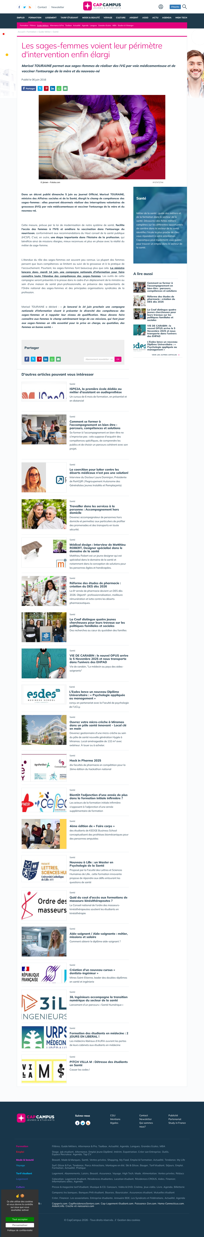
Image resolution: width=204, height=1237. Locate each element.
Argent (133, 17)
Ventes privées (98, 1159)
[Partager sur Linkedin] (52, 88)
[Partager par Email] (65, 88)
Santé (85, 1159)
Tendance (170, 1159)
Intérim (118, 1151)
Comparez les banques (64, 1192)
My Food (124, 1159)
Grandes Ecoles (104, 25)
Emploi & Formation (141, 1159)
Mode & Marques (70, 1159)
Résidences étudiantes (100, 1178)
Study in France (177, 1122)
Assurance (105, 1173)
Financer (170, 1178)
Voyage (108, 17)
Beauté (56, 1159)
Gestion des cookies (128, 1219)
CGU (112, 1115)
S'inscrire (175, 7)
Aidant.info (58, 1206)
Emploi (20, 17)
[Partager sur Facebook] (26, 359)
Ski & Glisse (132, 1165)
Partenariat (174, 1119)
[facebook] (19, 6)
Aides (161, 1178)
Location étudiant (124, 1178)
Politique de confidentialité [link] (20, 1230)
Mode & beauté (91, 17)
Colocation (58, 1178)
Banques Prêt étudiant (91, 1192)
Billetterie (179, 1186)
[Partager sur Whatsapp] (59, 88)
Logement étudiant (75, 1178)
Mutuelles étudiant (164, 1192)
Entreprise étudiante (101, 1197)
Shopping (112, 1159)
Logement (51, 17)
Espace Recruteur (62, 1154)
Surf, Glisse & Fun (61, 1165)
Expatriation (130, 1151)
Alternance (81, 1151)
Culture (120, 17)
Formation (35, 17)
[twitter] (24, 6)
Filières (33, 25)
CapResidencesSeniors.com (84, 1203)
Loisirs (85, 1173)
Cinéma (138, 1186)
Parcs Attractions (94, 1165)
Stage (55, 1151)
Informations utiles (62, 1181)
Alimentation (149, 1173)
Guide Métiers (43, 25)
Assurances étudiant (140, 1192)
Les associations (79, 1197)
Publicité (173, 1115)
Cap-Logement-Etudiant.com (117, 1203)
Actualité (76, 25)
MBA (114, 25)
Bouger (144, 1165)
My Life (181, 1159)
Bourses (109, 1192)
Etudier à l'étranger (126, 25)
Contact (42, 7)
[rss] (30, 6)
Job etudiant (67, 1151)
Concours (112, 1186)
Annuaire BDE (122, 1197)
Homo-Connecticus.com (171, 1203)
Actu (155, 17)
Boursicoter (121, 1192)
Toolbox (68, 25)
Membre (163, 7)
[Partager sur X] (40, 88)
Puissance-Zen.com (145, 1203)
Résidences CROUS (146, 1178)
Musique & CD (97, 1186)
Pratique (81, 1167)
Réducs (180, 1173)
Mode (138, 1173)
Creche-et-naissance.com (80, 1206)
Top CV (87, 1154)
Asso (145, 17)
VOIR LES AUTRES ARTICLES (166, 355)
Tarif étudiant (69, 17)
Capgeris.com (59, 1203)
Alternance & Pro (57, 25)
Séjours (170, 1165)
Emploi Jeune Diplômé (101, 1151)
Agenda (166, 17)
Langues (93, 25)
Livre (159, 1186)
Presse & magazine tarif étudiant (70, 1186)
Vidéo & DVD (125, 1186)
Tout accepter (20, 1219)
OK (117, 359)
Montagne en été (115, 1165)
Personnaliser (19, 1225)
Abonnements (72, 1173)
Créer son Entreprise (149, 1151)
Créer (55, 1197)
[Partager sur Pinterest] (46, 88)
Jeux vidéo (149, 1186)
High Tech (181, 17)
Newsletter (57, 7)
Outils (165, 1151)
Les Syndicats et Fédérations (147, 1197)
